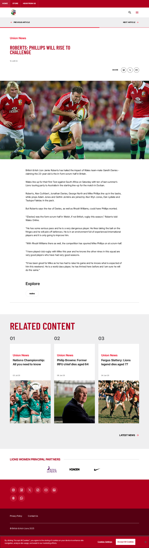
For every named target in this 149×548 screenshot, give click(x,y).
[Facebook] (21, 490)
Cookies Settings (105, 542)
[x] (130, 70)
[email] (136, 70)
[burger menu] (137, 12)
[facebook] (123, 70)
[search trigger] (129, 12)
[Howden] (74, 469)
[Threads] (13, 498)
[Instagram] (13, 490)
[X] (29, 490)
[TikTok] (37, 490)
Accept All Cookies (125, 542)
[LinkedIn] (54, 490)
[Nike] (97, 469)
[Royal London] (51, 469)
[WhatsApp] (21, 498)
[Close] (145, 542)
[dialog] (74, 542)
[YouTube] (45, 490)
